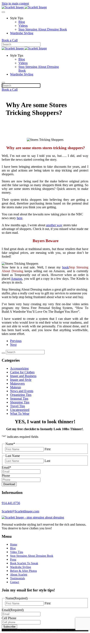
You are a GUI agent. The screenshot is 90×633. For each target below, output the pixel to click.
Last (47, 461)
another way (54, 225)
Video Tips (16, 552)
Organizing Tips (20, 395)
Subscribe (9, 626)
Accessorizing (19, 368)
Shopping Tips (19, 402)
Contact (14, 582)
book (65, 267)
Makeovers (17, 383)
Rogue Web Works (65, 630)
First (47, 449)
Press (13, 559)
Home (13, 544)
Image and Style (20, 379)
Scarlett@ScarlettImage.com (20, 511)
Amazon (16, 278)
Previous (16, 341)
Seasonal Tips (19, 398)
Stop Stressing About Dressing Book (42, 29)
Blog (21, 22)
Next (13, 344)
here (19, 218)
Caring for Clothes (22, 372)
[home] (33, 517)
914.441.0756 (11, 503)
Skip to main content (15, 3)
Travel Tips (17, 406)
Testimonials (17, 578)
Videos (23, 25)
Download (9, 484)
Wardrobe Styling (21, 33)
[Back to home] (24, 7)
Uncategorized (19, 410)
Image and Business (23, 376)
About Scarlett (18, 574)
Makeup (15, 387)
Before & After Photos (23, 570)
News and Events (21, 391)
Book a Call (10, 40)
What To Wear (19, 413)
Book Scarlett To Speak (24, 563)
